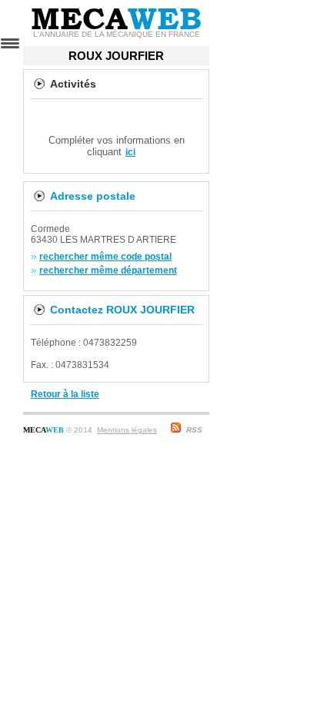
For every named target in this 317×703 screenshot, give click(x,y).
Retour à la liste (65, 394)
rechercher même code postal (105, 256)
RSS (194, 430)
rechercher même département (108, 270)
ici (130, 152)
